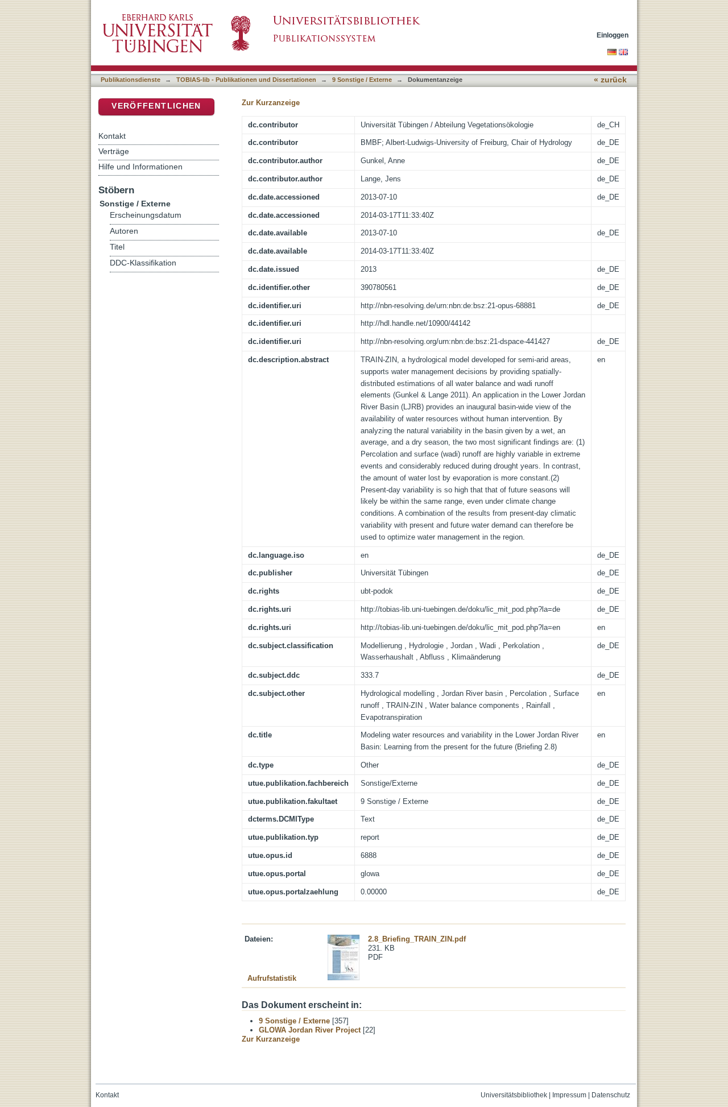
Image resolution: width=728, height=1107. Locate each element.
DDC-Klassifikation (143, 263)
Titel (117, 247)
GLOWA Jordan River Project (310, 1030)
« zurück (610, 80)
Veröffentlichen (156, 106)
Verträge (113, 151)
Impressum (569, 1095)
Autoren (124, 231)
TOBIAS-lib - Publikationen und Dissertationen (246, 79)
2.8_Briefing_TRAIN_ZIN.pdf (417, 939)
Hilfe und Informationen (140, 166)
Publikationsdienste (130, 79)
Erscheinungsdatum (145, 215)
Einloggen (612, 35)
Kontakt (112, 135)
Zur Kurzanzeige (271, 102)
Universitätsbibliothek (514, 1095)
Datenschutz (611, 1095)
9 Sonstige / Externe (362, 79)
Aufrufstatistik (271, 978)
